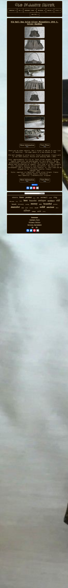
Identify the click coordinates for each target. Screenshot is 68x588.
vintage (34, 211)
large (17, 201)
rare (20, 201)
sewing (27, 204)
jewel (26, 207)
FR (36, 227)
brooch (14, 204)
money (34, 203)
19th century (11, 201)
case (38, 197)
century (31, 207)
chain (22, 207)
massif (36, 207)
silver (27, 210)
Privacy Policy (34, 222)
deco (57, 207)
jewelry (44, 211)
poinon (55, 204)
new (40, 204)
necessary (21, 204)
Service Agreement (35, 225)
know (21, 197)
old (58, 200)
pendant (29, 197)
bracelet (32, 200)
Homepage (34, 217)
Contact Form (35, 220)
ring (55, 197)
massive (15, 206)
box (26, 200)
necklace (51, 201)
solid (42, 206)
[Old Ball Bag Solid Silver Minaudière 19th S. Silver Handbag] (35, 32)
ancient (50, 207)
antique (42, 200)
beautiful (47, 204)
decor (34, 197)
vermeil (43, 197)
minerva (15, 197)
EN (32, 227)
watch (50, 197)
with (39, 211)
